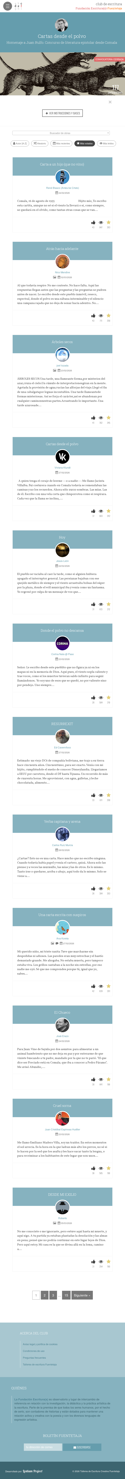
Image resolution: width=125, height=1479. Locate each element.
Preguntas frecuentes (34, 1357)
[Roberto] (62, 1207)
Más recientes (63, 143)
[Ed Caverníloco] (62, 736)
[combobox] (61, 133)
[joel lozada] (62, 354)
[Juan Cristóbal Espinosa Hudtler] (62, 1118)
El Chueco (62, 1012)
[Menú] (7, 6)
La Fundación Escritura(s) (31, 1399)
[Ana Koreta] (62, 927)
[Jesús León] (62, 550)
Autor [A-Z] (21, 143)
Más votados (86, 143)
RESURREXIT (62, 724)
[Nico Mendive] (62, 261)
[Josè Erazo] (62, 1025)
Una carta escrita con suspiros (62, 915)
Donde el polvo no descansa (62, 630)
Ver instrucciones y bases (64, 113)
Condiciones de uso (34, 1351)
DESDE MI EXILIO (62, 1194)
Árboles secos (62, 342)
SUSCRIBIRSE (83, 1447)
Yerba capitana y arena (62, 821)
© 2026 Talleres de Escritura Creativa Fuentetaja (96, 1471)
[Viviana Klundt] (62, 457)
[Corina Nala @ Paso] (62, 643)
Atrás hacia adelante (62, 248)
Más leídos (108, 143)
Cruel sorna (62, 1105)
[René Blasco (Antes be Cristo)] (62, 177)
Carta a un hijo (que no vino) (62, 164)
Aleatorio (41, 143)
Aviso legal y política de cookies (40, 1344)
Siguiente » (82, 1295)
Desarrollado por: (23, 1471)
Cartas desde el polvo (62, 444)
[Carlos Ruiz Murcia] (62, 834)
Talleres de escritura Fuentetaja (40, 1364)
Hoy (62, 537)
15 (66, 1295)
